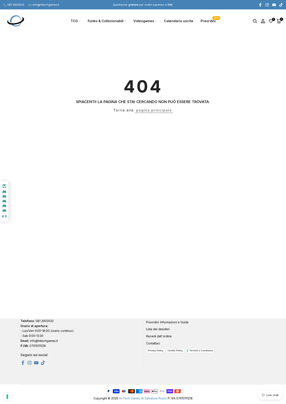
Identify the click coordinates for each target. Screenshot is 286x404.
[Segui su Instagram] (267, 4)
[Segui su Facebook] (260, 4)
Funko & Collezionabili (106, 21)
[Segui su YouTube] (274, 4)
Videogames (143, 21)
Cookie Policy (175, 350)
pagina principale (154, 110)
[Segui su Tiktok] (281, 4)
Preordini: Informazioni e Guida (167, 322)
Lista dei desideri (158, 329)
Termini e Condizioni (201, 350)
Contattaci (153, 343)
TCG (74, 21)
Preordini (210, 20)
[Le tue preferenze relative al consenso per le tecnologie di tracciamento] (7, 397)
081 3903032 (15, 4)
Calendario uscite (178, 21)
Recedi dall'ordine (159, 336)
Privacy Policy (155, 350)
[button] (4, 201)
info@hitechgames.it (45, 4)
